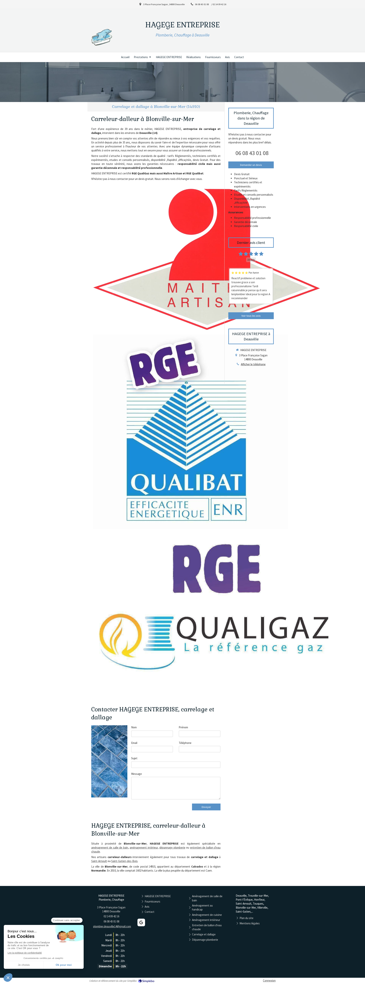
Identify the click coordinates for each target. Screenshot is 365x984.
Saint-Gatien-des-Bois (124, 861)
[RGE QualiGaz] (220, 612)
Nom (134, 727)
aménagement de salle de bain (109, 847)
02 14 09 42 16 (111, 916)
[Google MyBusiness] (141, 922)
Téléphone (185, 743)
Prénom (183, 727)
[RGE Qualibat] (190, 432)
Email (134, 743)
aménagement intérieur (144, 847)
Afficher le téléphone (253, 364)
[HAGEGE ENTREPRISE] (102, 48)
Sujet (134, 758)
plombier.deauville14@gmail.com (112, 926)
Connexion (269, 980)
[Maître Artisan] (207, 258)
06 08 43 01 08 (252, 153)
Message (136, 774)
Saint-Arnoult (99, 861)
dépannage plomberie (172, 847)
